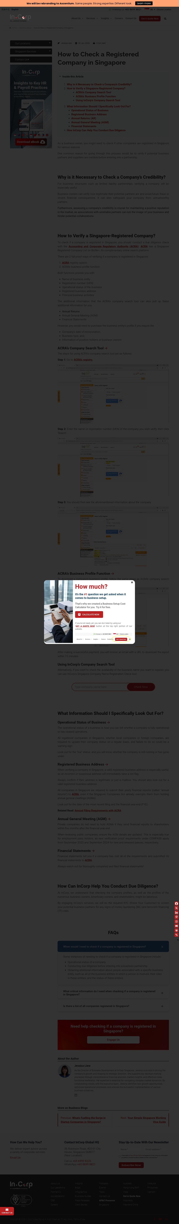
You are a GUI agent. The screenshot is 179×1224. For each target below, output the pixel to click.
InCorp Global (24, 18)
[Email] (176, 926)
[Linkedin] (176, 912)
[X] (176, 908)
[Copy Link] (176, 935)
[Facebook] (176, 904)
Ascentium (67, 3)
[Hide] (178, 940)
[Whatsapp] (176, 921)
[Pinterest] (176, 917)
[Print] (176, 930)
